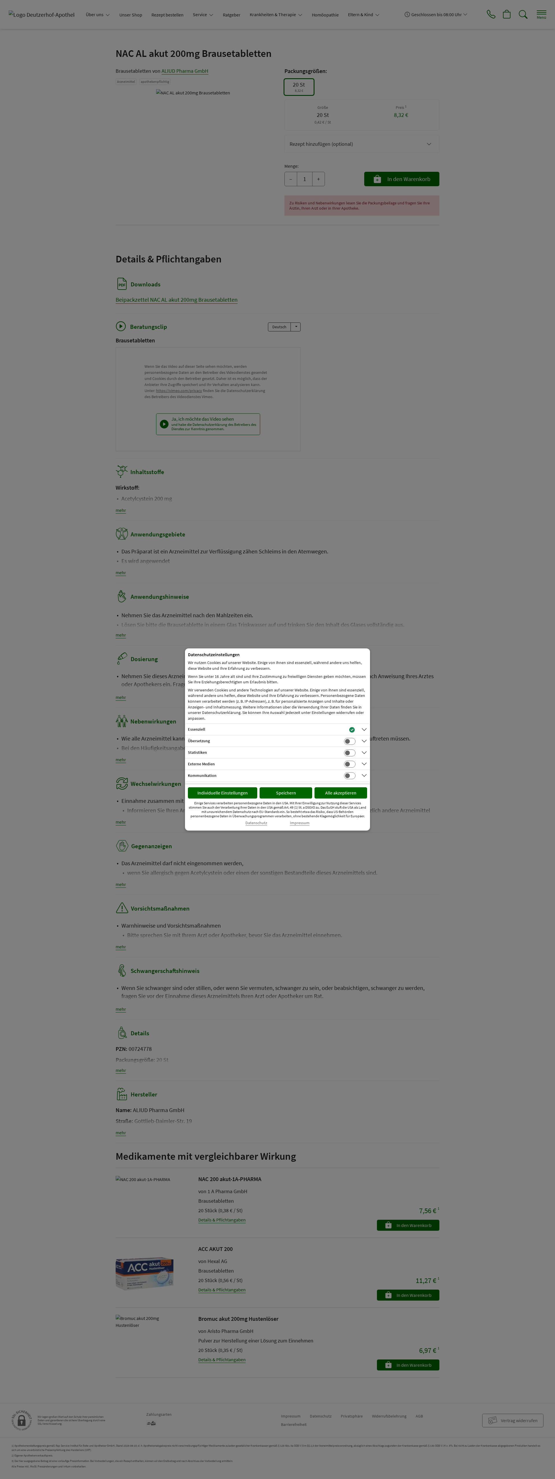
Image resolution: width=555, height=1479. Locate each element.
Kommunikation (202, 775)
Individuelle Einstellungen (222, 793)
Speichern (286, 793)
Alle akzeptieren (340, 793)
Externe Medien (201, 763)
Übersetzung (199, 740)
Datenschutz (256, 822)
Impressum (300, 822)
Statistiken (197, 752)
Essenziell (196, 729)
